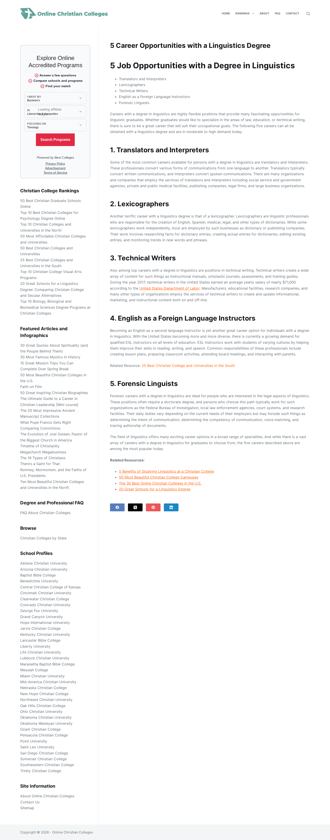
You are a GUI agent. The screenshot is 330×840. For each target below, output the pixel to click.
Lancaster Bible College (40, 640)
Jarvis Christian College (40, 628)
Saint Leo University (37, 747)
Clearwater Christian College (44, 599)
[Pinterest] (153, 507)
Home (226, 13)
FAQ (277, 13)
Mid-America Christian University (48, 682)
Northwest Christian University (46, 699)
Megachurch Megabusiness (43, 452)
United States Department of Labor (169, 288)
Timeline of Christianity (39, 446)
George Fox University (39, 610)
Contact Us (30, 802)
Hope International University (45, 622)
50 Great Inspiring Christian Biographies (54, 392)
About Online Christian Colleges (47, 796)
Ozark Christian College (40, 729)
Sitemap (27, 808)
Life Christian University (40, 652)
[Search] (308, 13)
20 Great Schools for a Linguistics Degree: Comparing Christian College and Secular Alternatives (52, 289)
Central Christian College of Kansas (50, 587)
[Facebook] (117, 507)
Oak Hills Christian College (43, 705)
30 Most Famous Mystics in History (50, 357)
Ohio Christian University (41, 711)
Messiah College (34, 670)
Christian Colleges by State (43, 538)
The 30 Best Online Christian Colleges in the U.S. (160, 483)
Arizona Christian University (44, 569)
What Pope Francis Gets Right (45, 422)
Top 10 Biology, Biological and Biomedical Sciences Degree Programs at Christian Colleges (55, 307)
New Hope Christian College (44, 694)
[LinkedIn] (171, 507)
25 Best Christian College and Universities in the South (188, 365)
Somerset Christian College (43, 759)
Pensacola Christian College (44, 735)
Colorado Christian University (45, 605)
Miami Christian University (42, 676)
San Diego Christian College (44, 753)
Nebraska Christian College (43, 687)
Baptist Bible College (38, 575)
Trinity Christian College (40, 771)
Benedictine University (39, 581)
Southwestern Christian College (47, 764)
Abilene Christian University (43, 563)
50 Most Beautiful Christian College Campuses (158, 477)
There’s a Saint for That (40, 463)
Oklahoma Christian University (46, 717)
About (264, 13)
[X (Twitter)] (135, 507)
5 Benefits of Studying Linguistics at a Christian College (166, 471)
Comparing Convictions (40, 428)
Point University (33, 741)
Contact (292, 13)
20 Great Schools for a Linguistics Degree (154, 489)
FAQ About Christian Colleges (45, 512)
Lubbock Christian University (44, 658)
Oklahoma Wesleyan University (46, 723)
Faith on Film (31, 386)
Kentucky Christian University (45, 634)
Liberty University (35, 646)
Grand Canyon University (41, 616)
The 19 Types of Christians (42, 458)
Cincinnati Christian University (45, 593)
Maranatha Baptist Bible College (47, 664)
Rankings (242, 13)
